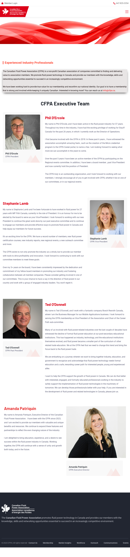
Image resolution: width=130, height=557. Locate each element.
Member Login (10, 3)
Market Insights (65, 543)
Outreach (94, 543)
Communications (110, 543)
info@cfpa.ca (109, 90)
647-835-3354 (122, 3)
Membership (48, 543)
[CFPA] (14, 11)
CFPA (10, 543)
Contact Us (33, 543)
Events (125, 543)
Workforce (81, 543)
